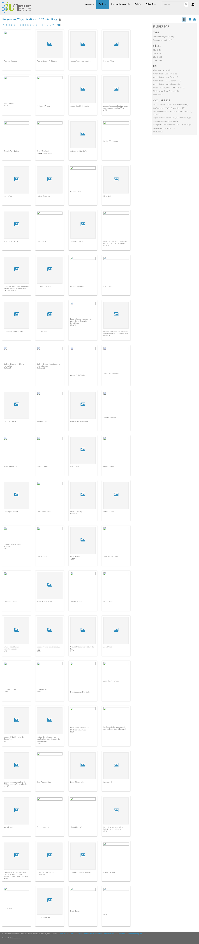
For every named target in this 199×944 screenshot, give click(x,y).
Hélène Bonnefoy (43, 196)
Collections (151, 4)
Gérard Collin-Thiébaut (78, 375)
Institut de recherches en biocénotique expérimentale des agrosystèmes (48, 739)
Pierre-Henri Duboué (44, 512)
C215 (6, 691)
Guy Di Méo (74, 466)
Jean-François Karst (44, 782)
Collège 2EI (41, 368)
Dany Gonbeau (42, 557)
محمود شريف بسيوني (44, 153)
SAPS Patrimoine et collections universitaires (96, 934)
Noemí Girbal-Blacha (44, 602)
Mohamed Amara (43, 106)
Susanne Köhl (108, 782)
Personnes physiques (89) (163, 37)
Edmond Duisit (108, 512)
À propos (89, 4)
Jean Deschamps (109, 418)
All (58, 25)
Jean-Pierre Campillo (11, 241)
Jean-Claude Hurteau (111, 681)
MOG (39, 691)
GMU (39, 651)
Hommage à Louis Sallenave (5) (165, 121)
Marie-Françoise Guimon (79, 421)
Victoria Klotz (9, 827)
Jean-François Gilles (110, 557)
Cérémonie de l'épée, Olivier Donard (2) (169, 108)
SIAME (6, 878)
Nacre (6, 105)
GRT (5, 651)
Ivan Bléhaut (8, 196)
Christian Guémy (10, 689)
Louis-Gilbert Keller (77, 782)
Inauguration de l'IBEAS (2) (164, 128)
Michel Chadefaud (76, 286)
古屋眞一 (73, 559)
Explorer (103, 4)
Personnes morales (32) (162, 40)
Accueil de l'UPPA (67, 934)
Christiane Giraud (10, 602)
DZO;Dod (73, 514)
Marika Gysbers (43, 689)
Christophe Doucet (11, 512)
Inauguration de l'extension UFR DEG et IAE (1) (172, 125)
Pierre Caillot (108, 196)
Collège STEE (107, 335)
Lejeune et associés (44, 917)
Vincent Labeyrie (76, 827)
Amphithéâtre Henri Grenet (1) (165, 77)
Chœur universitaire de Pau (14, 331)
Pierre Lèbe (8, 908)
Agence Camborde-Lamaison (80, 61)
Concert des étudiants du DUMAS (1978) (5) (171, 105)
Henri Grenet (108, 602)
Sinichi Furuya (75, 557)
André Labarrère (43, 827)
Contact (121, 934)
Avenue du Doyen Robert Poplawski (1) (169, 88)
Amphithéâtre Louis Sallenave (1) (166, 84)
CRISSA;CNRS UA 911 (11, 290)
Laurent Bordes (76, 191)
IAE (5, 741)
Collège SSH (8, 368)
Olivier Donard (108, 466)
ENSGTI (73, 325)
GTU (72, 651)
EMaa (6, 548)
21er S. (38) (157, 60)
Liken (105, 915)
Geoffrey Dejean (10, 421)
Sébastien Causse (76, 241)
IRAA (72, 732)
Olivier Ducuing (76, 512)
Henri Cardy (41, 241)
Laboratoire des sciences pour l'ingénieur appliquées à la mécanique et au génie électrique (16, 874)
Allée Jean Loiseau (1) (161, 70)
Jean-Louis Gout (76, 602)
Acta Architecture (10, 61)
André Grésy (108, 647)
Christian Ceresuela (44, 286)
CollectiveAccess (15, 938)
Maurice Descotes (10, 466)
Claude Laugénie (109, 872)
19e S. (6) (157, 53)
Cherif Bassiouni (43, 151)
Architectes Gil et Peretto (79, 106)
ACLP (105, 110)
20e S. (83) (157, 57)
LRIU (105, 831)
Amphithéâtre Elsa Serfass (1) (165, 74)
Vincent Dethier (43, 466)
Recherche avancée (120, 4)
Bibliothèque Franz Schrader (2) (166, 91)
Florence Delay (42, 421)
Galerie (137, 4)
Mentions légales (135, 934)
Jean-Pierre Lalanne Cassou (80, 872)
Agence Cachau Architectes (47, 61)
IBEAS (39, 743)
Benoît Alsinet (9, 103)
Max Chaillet (107, 286)
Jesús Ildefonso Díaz (110, 374)
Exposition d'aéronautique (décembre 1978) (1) (172, 118)
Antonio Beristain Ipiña (78, 151)
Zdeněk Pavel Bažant (11, 151)
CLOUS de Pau (42, 331)
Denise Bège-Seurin (110, 141)
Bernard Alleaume (109, 61)
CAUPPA (106, 245)
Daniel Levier (75, 911)
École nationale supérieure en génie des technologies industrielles (81, 321)
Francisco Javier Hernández (80, 692)
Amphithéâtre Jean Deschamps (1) (167, 81)
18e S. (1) (157, 50)
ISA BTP (6, 786)
